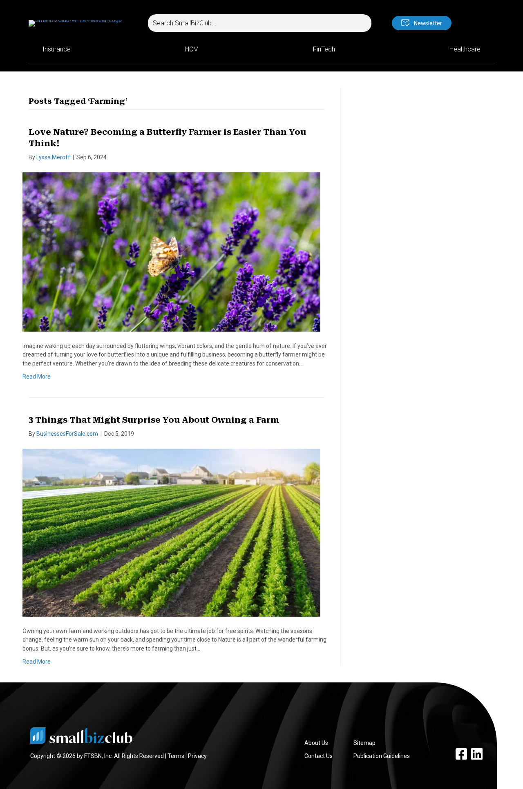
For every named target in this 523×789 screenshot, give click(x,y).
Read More (36, 376)
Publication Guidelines (381, 756)
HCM (192, 49)
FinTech (324, 49)
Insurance (56, 49)
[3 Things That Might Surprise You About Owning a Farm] (171, 532)
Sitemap (364, 743)
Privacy (197, 756)
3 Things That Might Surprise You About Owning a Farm (154, 420)
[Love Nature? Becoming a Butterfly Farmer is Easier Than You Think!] (171, 251)
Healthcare (465, 49)
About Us (316, 743)
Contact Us (318, 756)
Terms (176, 756)
